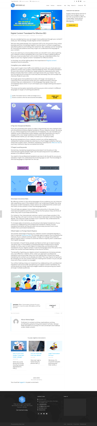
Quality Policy (70, 424)
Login (84, 1)
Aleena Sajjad (26, 35)
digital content (51, 60)
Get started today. (22, 410)
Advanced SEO (26, 235)
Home (65, 424)
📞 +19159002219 (15, 1)
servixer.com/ (43, 408)
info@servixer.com (35, 1)
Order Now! (72, 25)
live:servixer (42, 410)
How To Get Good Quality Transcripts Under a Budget (18, 355)
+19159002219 (42, 404)
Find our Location (25, 1)
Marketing (32, 35)
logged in (22, 382)
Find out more (55, 97)
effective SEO (55, 142)
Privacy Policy (76, 424)
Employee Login (83, 424)
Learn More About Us (49, 168)
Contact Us (22, 168)
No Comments (39, 35)
